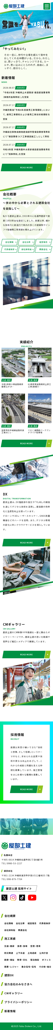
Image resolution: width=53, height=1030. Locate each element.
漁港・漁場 (22, 946)
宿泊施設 (34, 959)
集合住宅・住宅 (28, 966)
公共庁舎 (43, 952)
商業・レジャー (11, 966)
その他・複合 (45, 966)
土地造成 (32, 952)
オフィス (46, 959)
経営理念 (43, 242)
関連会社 (43, 249)
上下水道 (20, 952)
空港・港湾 (35, 946)
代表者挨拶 (9, 249)
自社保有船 (26, 249)
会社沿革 (26, 242)
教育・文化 (22, 959)
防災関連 (8, 952)
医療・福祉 (9, 959)
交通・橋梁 (9, 946)
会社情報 (9, 242)
